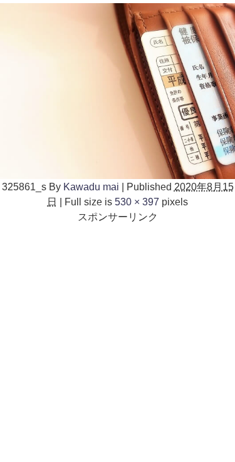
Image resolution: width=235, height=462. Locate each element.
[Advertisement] (117, 341)
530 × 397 (137, 202)
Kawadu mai (91, 187)
